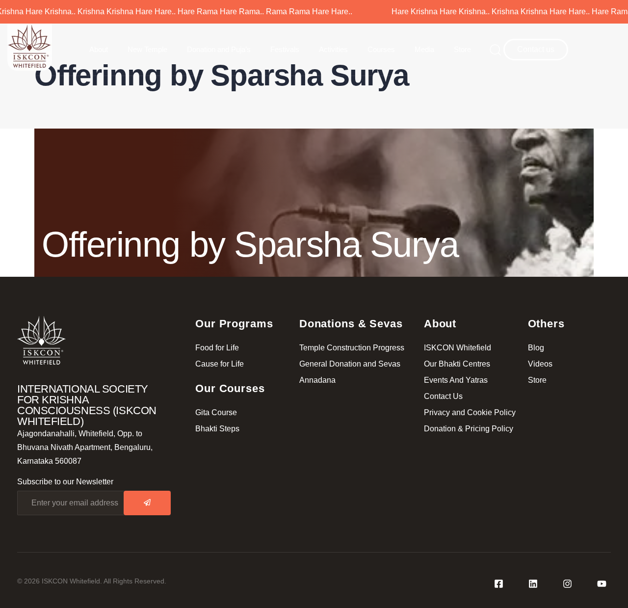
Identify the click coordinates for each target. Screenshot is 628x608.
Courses (381, 49)
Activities (333, 49)
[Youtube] (601, 584)
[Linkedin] (532, 584)
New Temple (147, 49)
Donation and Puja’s (219, 49)
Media (424, 49)
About (98, 49)
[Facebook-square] (498, 584)
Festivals (284, 49)
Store (462, 49)
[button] (492, 49)
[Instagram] (567, 584)
